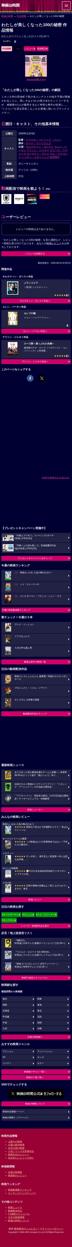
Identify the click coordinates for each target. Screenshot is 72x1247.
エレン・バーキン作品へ (35, 331)
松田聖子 (55, 157)
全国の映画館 (15, 1172)
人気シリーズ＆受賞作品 (21, 1151)
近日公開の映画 (16, 1148)
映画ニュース (15, 1207)
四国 (39, 1023)
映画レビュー (35, 899)
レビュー (29, 48)
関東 (39, 999)
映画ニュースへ (35, 809)
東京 (5, 999)
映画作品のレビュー (18, 1154)
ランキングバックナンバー (22, 1193)
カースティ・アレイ (38, 153)
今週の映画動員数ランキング (16, 610)
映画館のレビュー (17, 1175)
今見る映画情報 (16, 1217)
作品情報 (21, 16)
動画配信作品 (15, 1210)
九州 (5, 1028)
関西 (5, 1005)
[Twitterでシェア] (42, 378)
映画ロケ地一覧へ (35, 1077)
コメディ (7, 41)
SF (4, 1057)
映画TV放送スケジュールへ (35, 977)
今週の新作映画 (16, 1144)
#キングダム (8, 920)
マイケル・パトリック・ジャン (43, 139)
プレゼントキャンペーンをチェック (35, 558)
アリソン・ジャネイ (38, 150)
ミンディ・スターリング (35, 157)
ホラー (40, 1063)
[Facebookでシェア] (30, 378)
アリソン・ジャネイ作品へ (35, 361)
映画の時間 (7, 16)
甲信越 (6, 1017)
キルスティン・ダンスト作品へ (35, 301)
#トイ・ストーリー (45, 914)
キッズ (40, 1057)
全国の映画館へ (35, 1037)
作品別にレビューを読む (21, 1158)
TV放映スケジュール (19, 1214)
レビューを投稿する (35, 253)
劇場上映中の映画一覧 (35, 662)
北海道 (6, 1011)
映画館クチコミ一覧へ (35, 1071)
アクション (8, 1051)
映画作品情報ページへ (13, 1111)
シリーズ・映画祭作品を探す (35, 926)
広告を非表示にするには (55, 477)
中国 (5, 1023)
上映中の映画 (15, 1141)
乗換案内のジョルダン (26, 1228)
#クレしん (27, 914)
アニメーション (45, 1051)
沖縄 (39, 1028)
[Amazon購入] (36, 79)
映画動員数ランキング (19, 1189)
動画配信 (41, 48)
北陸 (39, 1017)
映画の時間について (35, 1104)
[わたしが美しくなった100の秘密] (6, 199)
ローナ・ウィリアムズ (38, 143)
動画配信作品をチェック (35, 713)
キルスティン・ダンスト (40, 146)
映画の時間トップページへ (16, 1117)
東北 (39, 1011)
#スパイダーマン (10, 914)
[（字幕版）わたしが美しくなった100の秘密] (19, 199)
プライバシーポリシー (51, 1228)
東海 (39, 1005)
